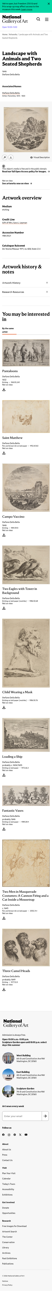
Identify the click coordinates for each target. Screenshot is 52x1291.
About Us (6, 1149)
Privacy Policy (7, 1285)
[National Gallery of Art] (26, 1023)
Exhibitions (7, 1194)
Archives (6, 1253)
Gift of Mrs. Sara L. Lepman (14, 222)
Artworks (13, 34)
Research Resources (13, 292)
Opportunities (8, 1213)
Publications (7, 1263)
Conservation (8, 1242)
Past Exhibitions (9, 1258)
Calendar (6, 1178)
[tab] (9, 330)
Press (4, 1154)
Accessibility (8, 1189)
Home (4, 34)
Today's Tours (8, 1184)
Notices (5, 1281)
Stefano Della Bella (11, 92)
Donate (5, 1207)
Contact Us (7, 1160)
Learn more (26, 9)
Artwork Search (9, 1231)
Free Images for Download (14, 1226)
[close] (49, 3)
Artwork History (11, 282)
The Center (7, 1236)
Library (5, 1247)
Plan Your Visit (8, 1173)
